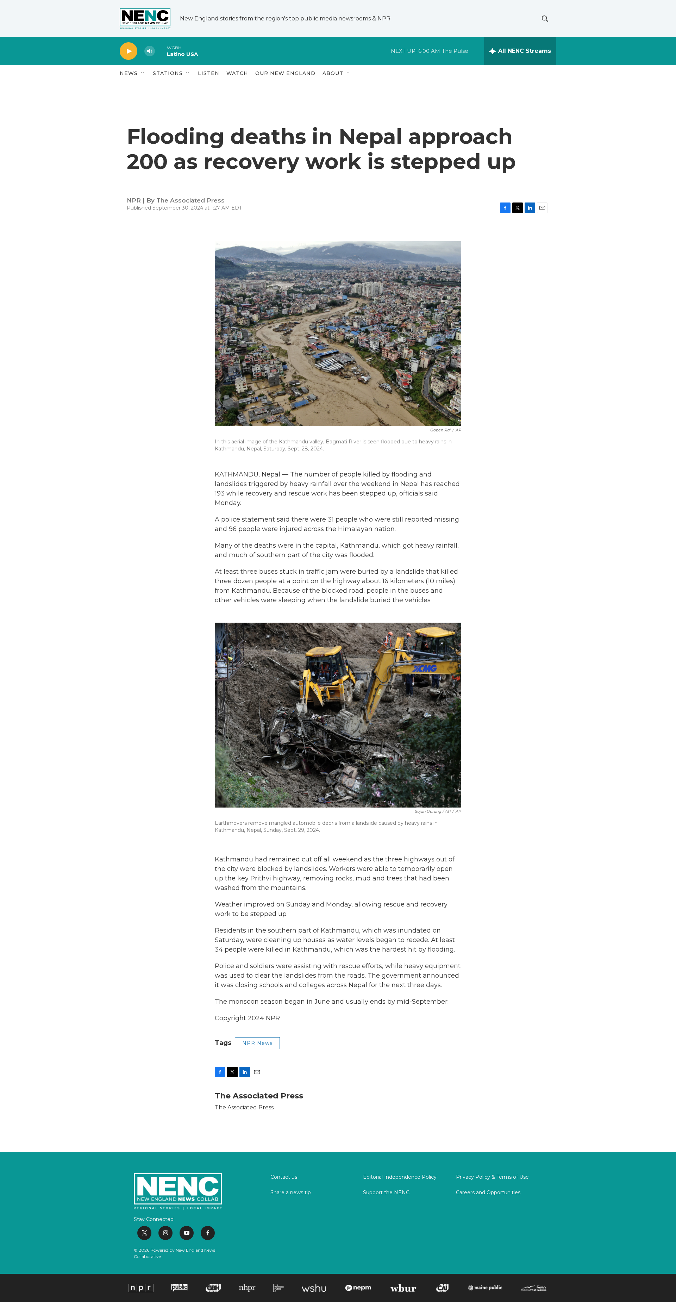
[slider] (161, 51)
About (333, 73)
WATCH (237, 73)
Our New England (285, 73)
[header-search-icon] (545, 18)
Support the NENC (386, 1193)
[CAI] (442, 1288)
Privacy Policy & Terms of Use (492, 1177)
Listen (208, 73)
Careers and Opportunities (488, 1193)
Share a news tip (290, 1193)
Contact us (283, 1177)
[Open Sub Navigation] (143, 73)
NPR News (257, 1043)
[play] (128, 51)
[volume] (150, 51)
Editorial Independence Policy (400, 1177)
